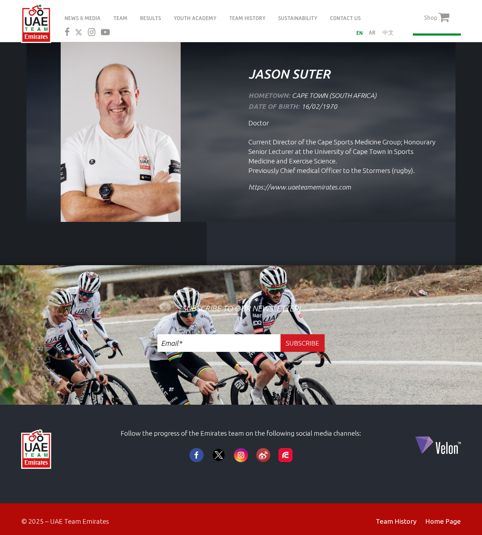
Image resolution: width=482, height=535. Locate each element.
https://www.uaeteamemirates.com (299, 187)
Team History (247, 18)
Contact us (345, 18)
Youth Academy (195, 18)
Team (120, 18)
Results (150, 18)
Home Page (443, 521)
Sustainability (297, 18)
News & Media (83, 18)
